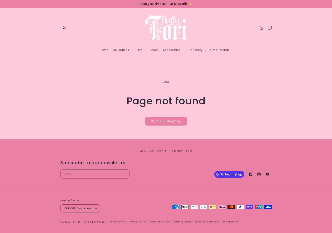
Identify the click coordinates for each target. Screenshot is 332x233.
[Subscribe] (125, 173)
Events (161, 151)
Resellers (176, 151)
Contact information (207, 221)
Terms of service (160, 221)
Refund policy (118, 221)
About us (146, 151)
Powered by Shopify (94, 221)
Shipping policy (182, 221)
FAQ (189, 151)
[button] (64, 28)
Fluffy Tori (76, 221)
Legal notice (230, 221)
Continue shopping (166, 121)
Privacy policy (137, 221)
